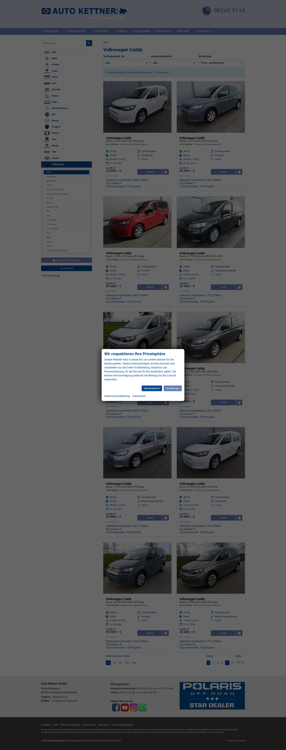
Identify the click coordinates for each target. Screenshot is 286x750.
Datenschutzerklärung (117, 396)
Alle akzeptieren (152, 388)
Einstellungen (173, 388)
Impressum (139, 396)
